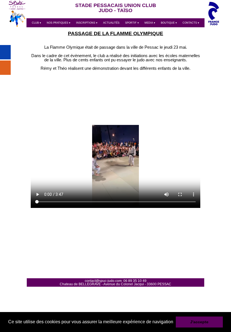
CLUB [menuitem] (36, 22)
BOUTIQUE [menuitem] (169, 22)
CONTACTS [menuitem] (191, 22)
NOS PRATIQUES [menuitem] (58, 22)
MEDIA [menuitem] (150, 22)
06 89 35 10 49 (134, 281)
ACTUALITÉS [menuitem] (111, 22)
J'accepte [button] (199, 322)
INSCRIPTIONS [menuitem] (86, 22)
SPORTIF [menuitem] (132, 22)
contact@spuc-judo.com (103, 281)
